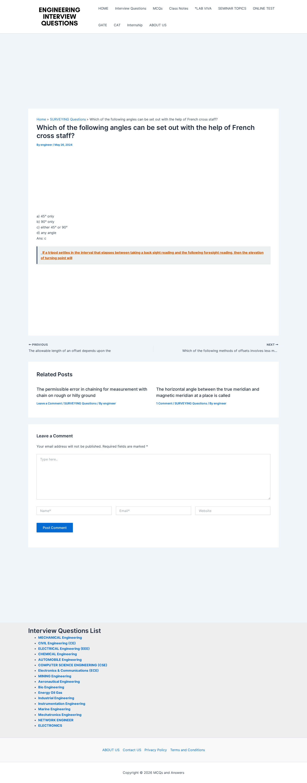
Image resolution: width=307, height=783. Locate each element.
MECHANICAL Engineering (60, 637)
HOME (103, 8)
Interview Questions (130, 8)
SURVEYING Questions (80, 403)
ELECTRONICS (50, 725)
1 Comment (164, 403)
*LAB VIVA (203, 8)
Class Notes (178, 8)
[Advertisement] (153, 78)
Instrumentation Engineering (61, 703)
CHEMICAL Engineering (57, 654)
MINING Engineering (54, 676)
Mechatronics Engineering (59, 715)
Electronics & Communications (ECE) (68, 670)
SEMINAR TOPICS (232, 8)
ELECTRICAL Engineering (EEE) (64, 648)
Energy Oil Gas (50, 692)
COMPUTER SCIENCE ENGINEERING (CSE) (72, 665)
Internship (135, 25)
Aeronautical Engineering (59, 681)
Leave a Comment (49, 403)
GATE (102, 25)
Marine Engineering (54, 709)
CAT (117, 25)
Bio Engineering (51, 687)
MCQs (157, 8)
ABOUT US (157, 25)
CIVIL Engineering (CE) (57, 643)
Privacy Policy (156, 750)
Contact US (132, 750)
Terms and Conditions (187, 750)
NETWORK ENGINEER (56, 720)
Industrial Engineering (56, 698)
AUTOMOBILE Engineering (60, 660)
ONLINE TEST (264, 8)
